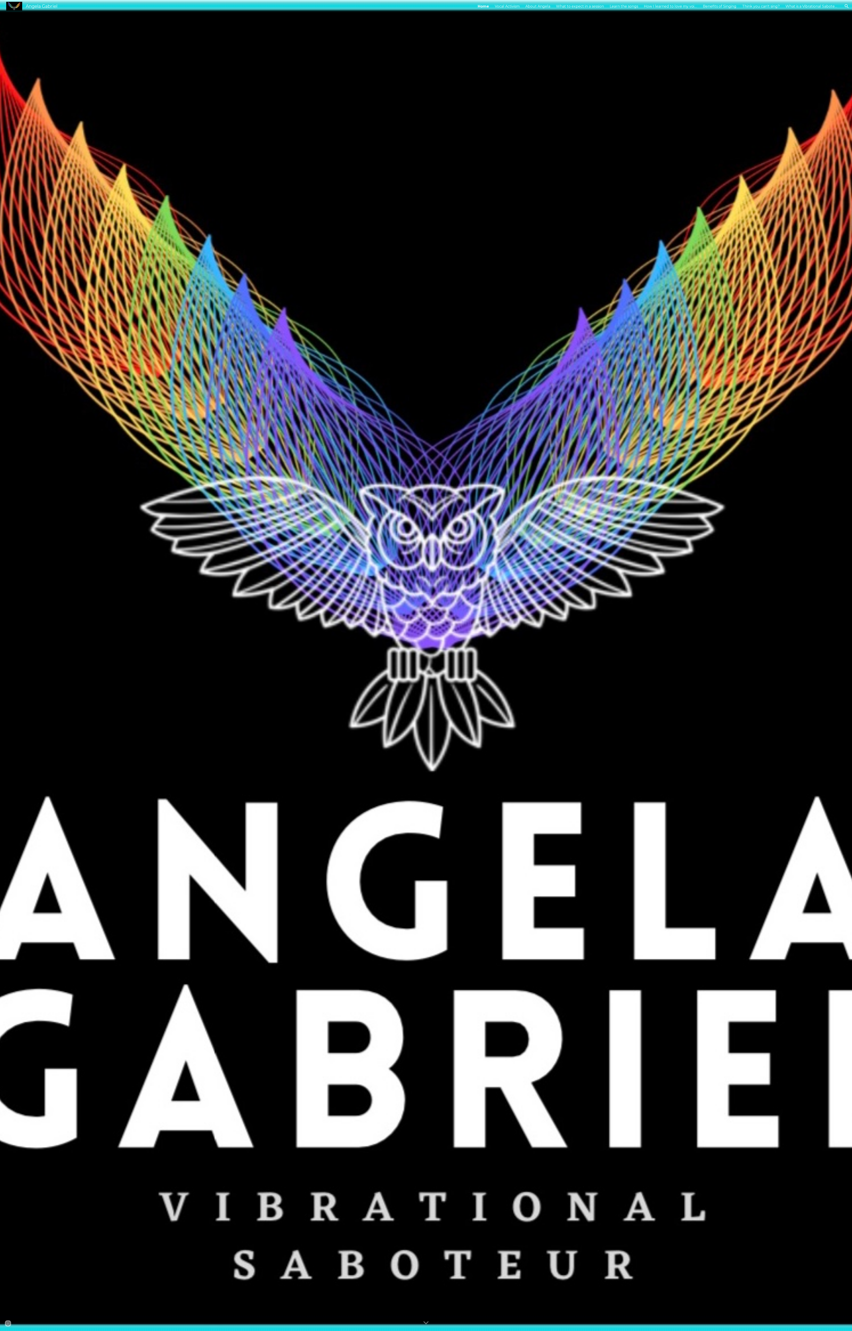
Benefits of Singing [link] (719, 6)
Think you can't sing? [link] (761, 6)
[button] (846, 6)
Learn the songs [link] (624, 6)
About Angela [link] (537, 6)
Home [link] (483, 6)
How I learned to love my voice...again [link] (670, 6)
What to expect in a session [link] (580, 6)
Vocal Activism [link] (507, 6)
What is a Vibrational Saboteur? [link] (812, 6)
